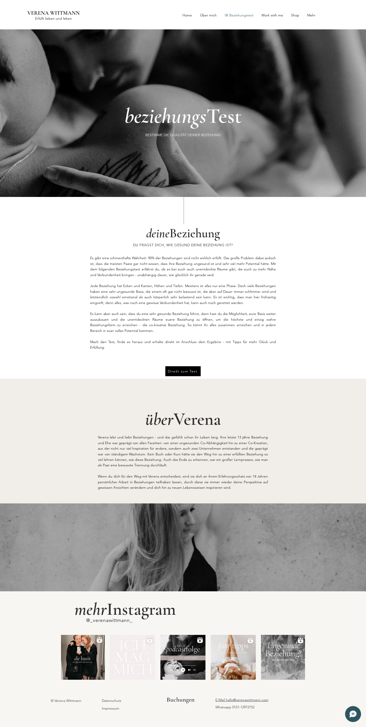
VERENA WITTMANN (53, 13)
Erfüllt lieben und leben (53, 18)
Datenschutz (111, 700)
